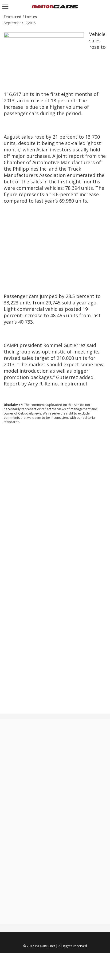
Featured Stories (20, 16)
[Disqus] (55, 500)
